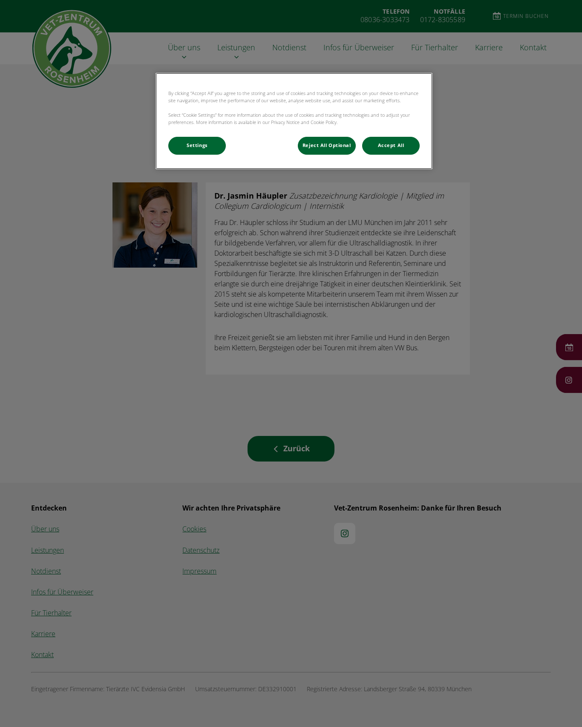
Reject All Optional (327, 145)
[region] (294, 121)
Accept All (391, 145)
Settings (197, 145)
